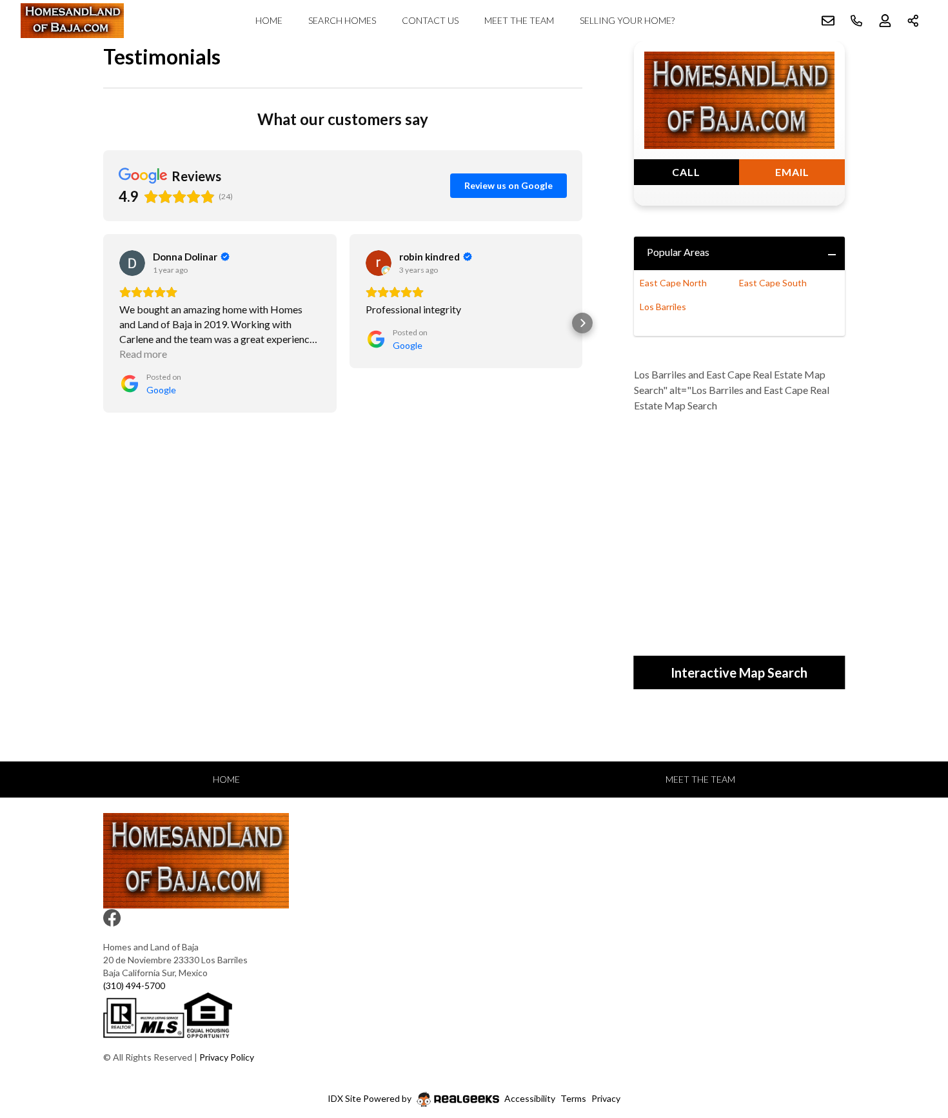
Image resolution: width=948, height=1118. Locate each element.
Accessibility (529, 1098)
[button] (103, 323)
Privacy (605, 1098)
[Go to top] (913, 1047)
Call (686, 172)
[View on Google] (132, 263)
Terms (573, 1098)
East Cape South (773, 282)
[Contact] (912, 1018)
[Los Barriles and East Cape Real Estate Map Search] (739, 528)
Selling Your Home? (627, 20)
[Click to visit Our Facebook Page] (113, 921)
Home (268, 20)
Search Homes (342, 20)
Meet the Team (519, 20)
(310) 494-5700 (134, 985)
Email (792, 172)
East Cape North (673, 282)
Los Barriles (663, 306)
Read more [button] (143, 354)
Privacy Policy (226, 1057)
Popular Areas (678, 252)
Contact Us (430, 20)
